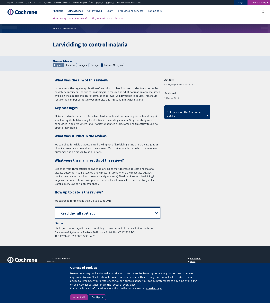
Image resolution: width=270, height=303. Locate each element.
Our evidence (69, 28)
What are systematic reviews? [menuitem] (70, 18)
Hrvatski (57, 2)
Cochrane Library (259, 2)
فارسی (28, 2)
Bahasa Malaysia (80, 2)
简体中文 (110, 2)
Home (56, 28)
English (10, 2)
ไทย (91, 2)
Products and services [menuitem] (130, 11)
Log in (241, 2)
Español (19, 2)
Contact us (195, 258)
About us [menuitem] (58, 11)
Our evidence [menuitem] (75, 11)
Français (37, 2)
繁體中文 (99, 2)
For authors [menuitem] (155, 11)
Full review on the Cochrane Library (183, 113)
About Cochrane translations (129, 2)
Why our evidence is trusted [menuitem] (108, 18)
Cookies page (154, 288)
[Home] (25, 12)
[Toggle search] (263, 12)
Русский (47, 2)
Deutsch (66, 2)
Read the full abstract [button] (77, 213)
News (192, 261)
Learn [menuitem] (110, 11)
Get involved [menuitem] (94, 11)
